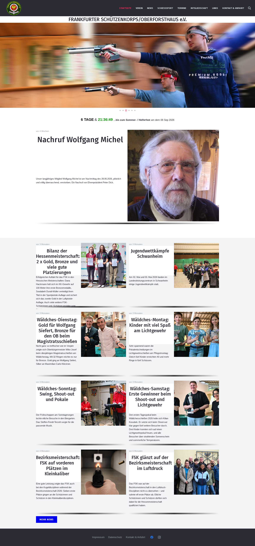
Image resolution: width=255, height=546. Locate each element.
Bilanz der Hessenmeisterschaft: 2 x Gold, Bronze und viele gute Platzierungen (58, 261)
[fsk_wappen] (13, 8)
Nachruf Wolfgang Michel (80, 139)
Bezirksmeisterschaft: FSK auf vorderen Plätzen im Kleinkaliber (58, 465)
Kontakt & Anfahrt (135, 537)
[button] (249, 8)
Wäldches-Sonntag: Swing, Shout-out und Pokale (56, 394)
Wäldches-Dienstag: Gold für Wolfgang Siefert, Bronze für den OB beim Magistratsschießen (57, 330)
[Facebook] (152, 537)
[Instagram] (159, 537)
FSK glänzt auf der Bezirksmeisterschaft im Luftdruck (150, 463)
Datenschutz (115, 537)
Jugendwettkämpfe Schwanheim (150, 253)
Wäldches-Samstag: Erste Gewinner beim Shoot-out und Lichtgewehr (150, 397)
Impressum (98, 537)
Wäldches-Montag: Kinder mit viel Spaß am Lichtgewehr (150, 325)
